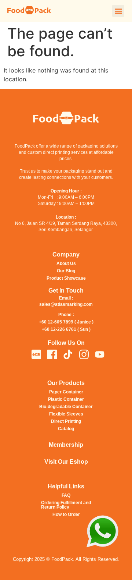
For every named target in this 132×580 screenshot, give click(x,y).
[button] (118, 11)
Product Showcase (66, 278)
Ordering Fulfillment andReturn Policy (66, 505)
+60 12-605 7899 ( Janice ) (66, 322)
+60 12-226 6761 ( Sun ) (66, 329)
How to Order (66, 514)
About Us (66, 263)
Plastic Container (66, 399)
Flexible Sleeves (66, 414)
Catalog (66, 428)
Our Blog (66, 270)
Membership (66, 445)
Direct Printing (66, 421)
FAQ (66, 495)
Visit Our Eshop (66, 462)
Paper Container (66, 392)
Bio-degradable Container (66, 406)
